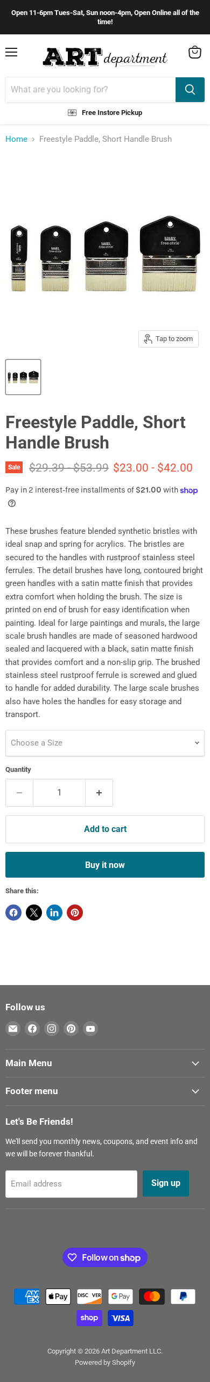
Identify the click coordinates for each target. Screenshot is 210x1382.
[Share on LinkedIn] (54, 913)
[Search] (190, 89)
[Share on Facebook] (13, 913)
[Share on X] (34, 913)
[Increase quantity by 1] (99, 793)
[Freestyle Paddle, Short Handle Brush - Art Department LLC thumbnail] (23, 377)
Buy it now (105, 865)
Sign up (165, 1183)
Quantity (18, 769)
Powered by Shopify (105, 1362)
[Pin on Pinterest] (75, 913)
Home (16, 139)
